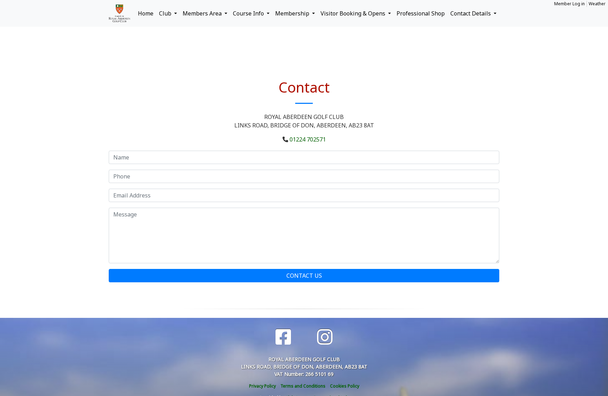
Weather (597, 4)
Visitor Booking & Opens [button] (354, 13)
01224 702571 (308, 139)
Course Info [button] (249, 13)
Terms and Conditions (302, 386)
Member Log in (569, 4)
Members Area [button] (203, 13)
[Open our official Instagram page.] (324, 337)
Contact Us (304, 275)
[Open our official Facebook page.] (283, 337)
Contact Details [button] (471, 13)
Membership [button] (293, 13)
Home (145, 13)
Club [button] (166, 13)
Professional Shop (421, 13)
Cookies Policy (344, 386)
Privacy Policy (262, 386)
